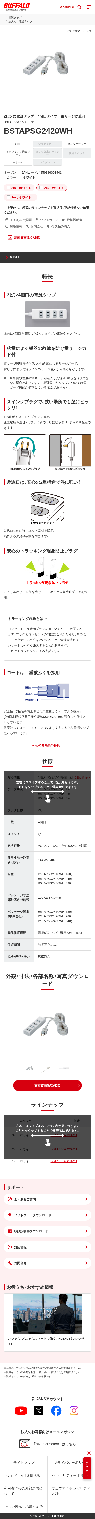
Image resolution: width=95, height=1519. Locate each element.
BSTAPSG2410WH (64, 1161)
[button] (47, 1085)
